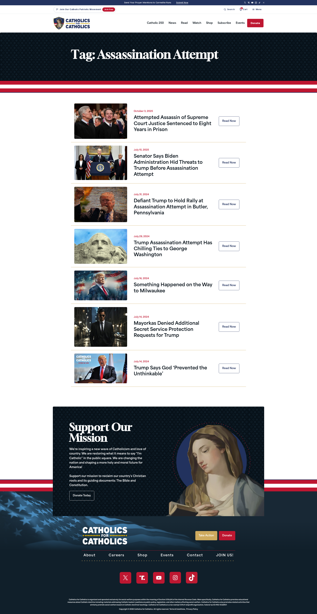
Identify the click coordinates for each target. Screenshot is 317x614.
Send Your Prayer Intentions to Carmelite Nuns (147, 2)
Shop (209, 23)
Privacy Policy (192, 609)
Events (240, 23)
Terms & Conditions (177, 609)
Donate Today (82, 495)
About (89, 555)
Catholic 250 (155, 23)
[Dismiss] (263, 2)
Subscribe (224, 23)
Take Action (206, 535)
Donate (255, 23)
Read (184, 23)
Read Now (229, 121)
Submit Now (182, 2)
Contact (195, 555)
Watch (197, 23)
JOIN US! (225, 555)
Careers (116, 555)
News (172, 23)
